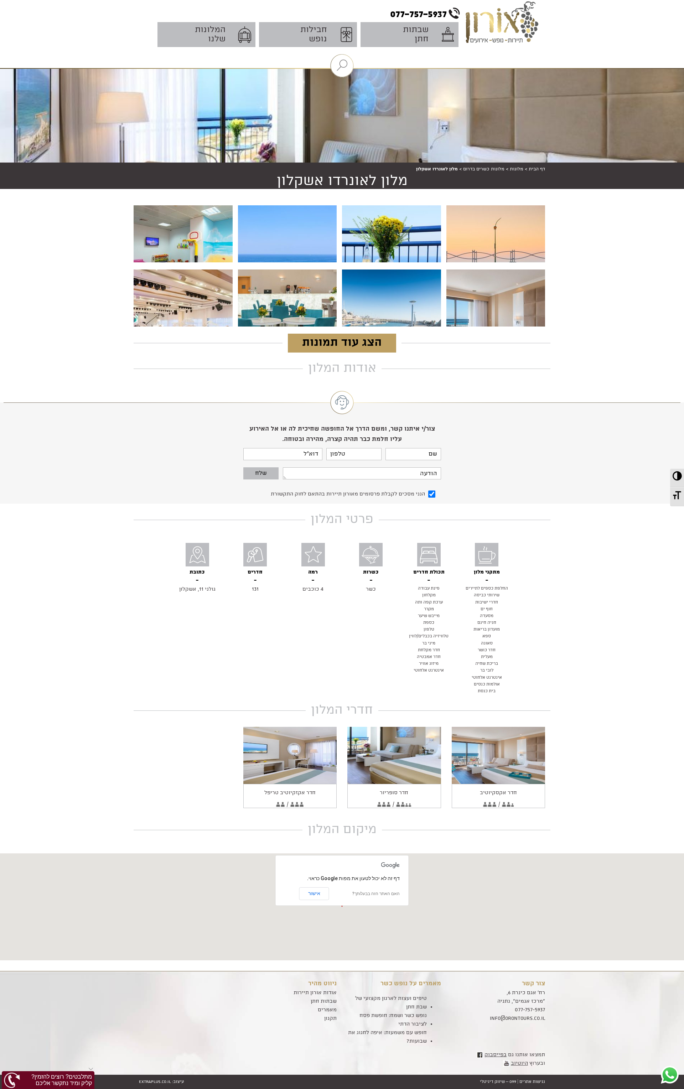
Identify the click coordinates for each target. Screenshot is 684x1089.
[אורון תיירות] (504, 33)
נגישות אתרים (532, 1081)
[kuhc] (283, 323)
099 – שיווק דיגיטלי (498, 1081)
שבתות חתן (324, 1001)
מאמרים (327, 1010)
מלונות (516, 169)
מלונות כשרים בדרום (483, 169)
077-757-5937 (530, 1010)
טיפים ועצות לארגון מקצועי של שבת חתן (391, 1002)
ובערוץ (528, 1063)
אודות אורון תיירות (315, 993)
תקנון (330, 1018)
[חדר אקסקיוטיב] (498, 755)
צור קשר (533, 983)
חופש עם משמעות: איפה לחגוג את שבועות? (387, 1036)
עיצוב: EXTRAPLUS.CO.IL (161, 1081)
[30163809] (179, 259)
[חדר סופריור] (394, 755)
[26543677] (283, 259)
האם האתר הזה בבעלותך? (376, 893)
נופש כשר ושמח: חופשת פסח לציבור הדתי (393, 1019)
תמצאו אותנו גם (514, 1055)
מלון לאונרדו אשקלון (342, 181)
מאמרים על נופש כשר (410, 983)
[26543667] (387, 259)
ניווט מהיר (322, 983)
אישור (314, 893)
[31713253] (387, 323)
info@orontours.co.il (517, 1018)
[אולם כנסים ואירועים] (179, 323)
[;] (491, 259)
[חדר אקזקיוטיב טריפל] (290, 755)
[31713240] (491, 323)
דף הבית (537, 169)
